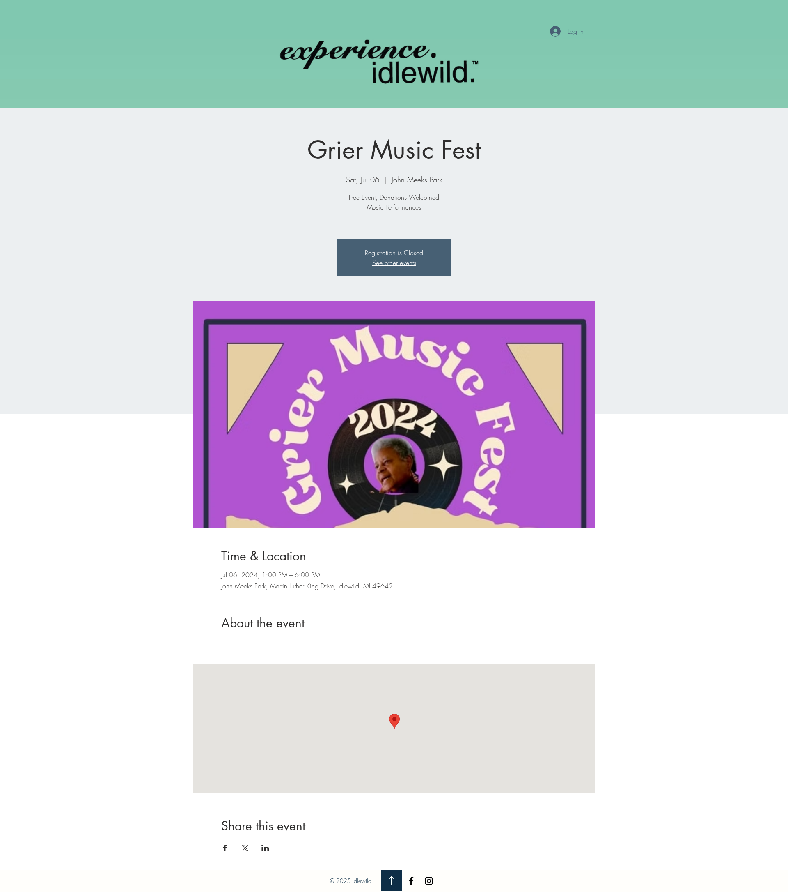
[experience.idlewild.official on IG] (429, 881)
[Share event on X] (245, 848)
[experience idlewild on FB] (411, 881)
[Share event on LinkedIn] (265, 848)
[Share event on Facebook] (225, 848)
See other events (394, 262)
